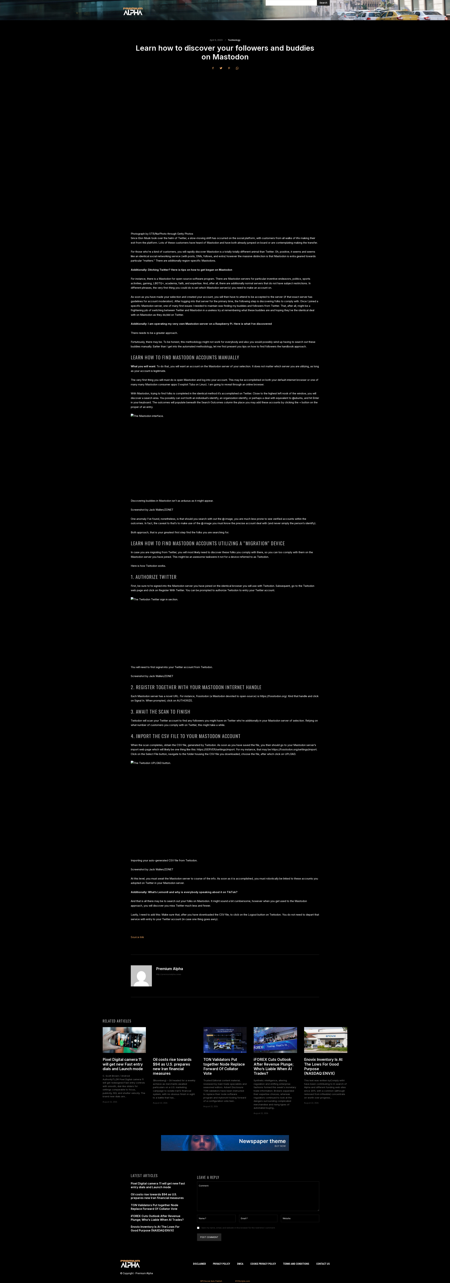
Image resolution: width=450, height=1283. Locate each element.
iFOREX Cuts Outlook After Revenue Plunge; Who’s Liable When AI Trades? (274, 1066)
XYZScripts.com (242, 1281)
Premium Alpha (169, 969)
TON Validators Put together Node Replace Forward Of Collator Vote (224, 1066)
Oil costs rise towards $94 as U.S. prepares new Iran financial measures (172, 1066)
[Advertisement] (225, 99)
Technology (234, 40)
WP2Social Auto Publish (211, 1281)
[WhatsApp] (237, 68)
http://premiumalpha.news (168, 974)
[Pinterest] (229, 68)
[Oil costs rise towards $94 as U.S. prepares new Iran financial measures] (174, 1040)
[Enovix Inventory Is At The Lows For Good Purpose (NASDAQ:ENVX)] (325, 1040)
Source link (137, 937)
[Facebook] (212, 68)
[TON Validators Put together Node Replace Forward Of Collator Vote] (225, 1040)
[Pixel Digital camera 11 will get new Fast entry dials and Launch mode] (124, 1040)
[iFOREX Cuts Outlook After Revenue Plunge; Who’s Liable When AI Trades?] (275, 1040)
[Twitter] (220, 68)
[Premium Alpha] (141, 975)
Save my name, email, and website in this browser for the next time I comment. (238, 1228)
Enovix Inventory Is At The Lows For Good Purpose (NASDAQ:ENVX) (155, 1228)
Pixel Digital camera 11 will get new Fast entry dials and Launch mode (123, 1064)
